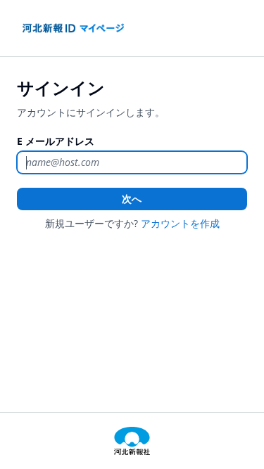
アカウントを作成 (180, 223)
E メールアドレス (55, 141)
